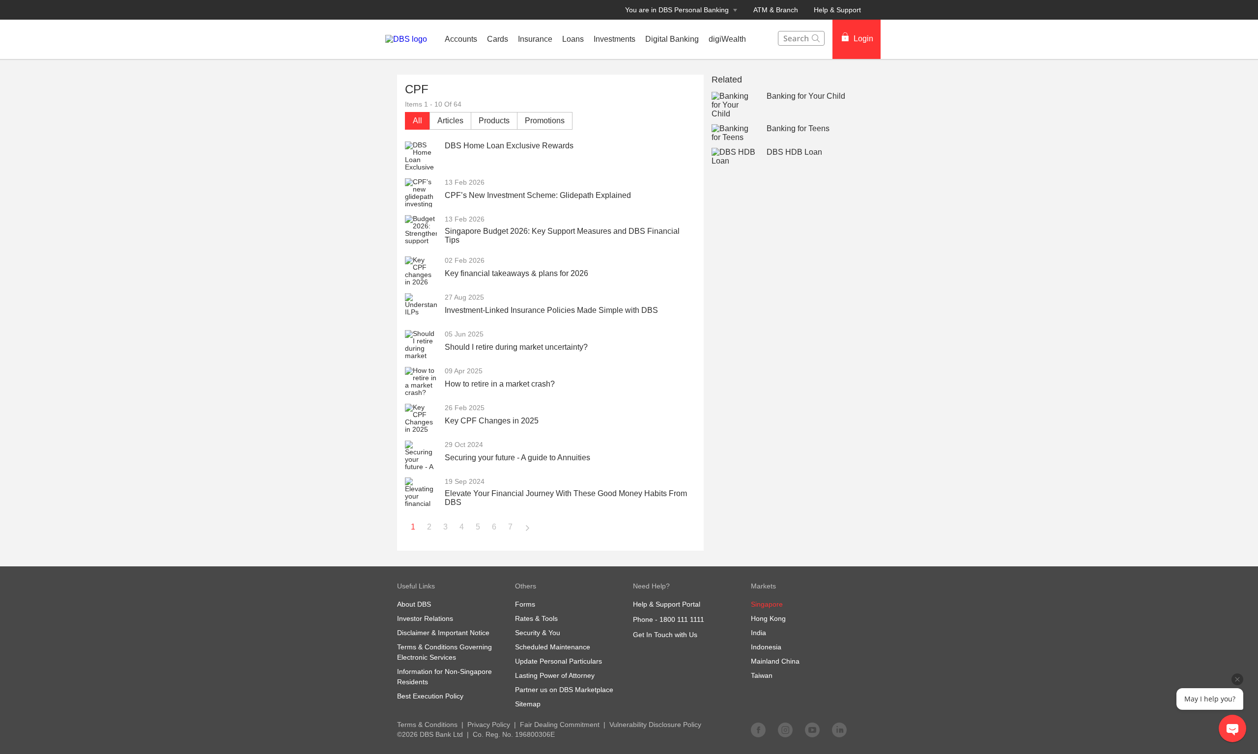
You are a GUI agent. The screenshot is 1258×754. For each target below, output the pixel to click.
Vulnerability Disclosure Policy (655, 724)
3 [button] (445, 527)
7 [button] (510, 527)
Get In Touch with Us (665, 635)
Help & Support (837, 10)
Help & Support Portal (666, 604)
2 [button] (429, 527)
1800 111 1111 (681, 619)
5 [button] (478, 527)
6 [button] (494, 527)
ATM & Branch (775, 10)
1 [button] (413, 527)
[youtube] (812, 729)
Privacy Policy (488, 724)
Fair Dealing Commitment (560, 724)
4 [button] (461, 527)
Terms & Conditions (427, 724)
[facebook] (758, 729)
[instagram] (785, 729)
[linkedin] (839, 729)
